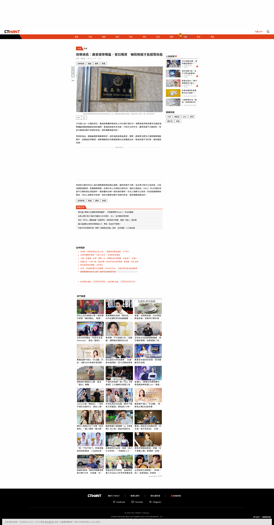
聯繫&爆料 (135, 496)
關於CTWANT (114, 496)
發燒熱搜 (177, 496)
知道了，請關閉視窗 (263, 517)
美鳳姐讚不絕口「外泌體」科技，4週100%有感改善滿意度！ (90, 361)
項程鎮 (83, 58)
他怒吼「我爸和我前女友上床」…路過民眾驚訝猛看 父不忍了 (105, 251)
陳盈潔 (176, 116)
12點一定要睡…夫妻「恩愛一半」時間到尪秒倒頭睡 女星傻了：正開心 (108, 258)
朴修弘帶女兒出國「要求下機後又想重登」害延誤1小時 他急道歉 (119, 405)
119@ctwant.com (128, 281)
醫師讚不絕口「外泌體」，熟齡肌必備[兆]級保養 (147, 405)
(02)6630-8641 (99, 281)
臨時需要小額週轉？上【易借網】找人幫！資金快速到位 (119, 427)
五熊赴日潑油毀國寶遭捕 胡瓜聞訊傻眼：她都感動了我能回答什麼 (148, 339)
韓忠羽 (170, 121)
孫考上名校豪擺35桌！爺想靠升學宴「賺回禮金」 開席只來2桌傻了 (90, 317)
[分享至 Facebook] (73, 72)
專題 (212, 37)
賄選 (103, 63)
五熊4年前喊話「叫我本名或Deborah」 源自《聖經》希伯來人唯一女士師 (90, 339)
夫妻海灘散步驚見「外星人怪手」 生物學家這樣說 (100, 255)
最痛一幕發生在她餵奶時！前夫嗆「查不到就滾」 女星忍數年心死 (148, 427)
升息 (169, 116)
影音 (198, 37)
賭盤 (89, 63)
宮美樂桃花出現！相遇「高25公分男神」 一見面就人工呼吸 (119, 449)
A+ (79, 117)
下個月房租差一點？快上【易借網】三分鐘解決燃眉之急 (119, 383)
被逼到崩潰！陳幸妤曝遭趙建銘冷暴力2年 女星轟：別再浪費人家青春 (90, 471)
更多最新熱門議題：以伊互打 (91, 265)
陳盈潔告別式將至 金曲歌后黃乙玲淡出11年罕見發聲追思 (119, 471)
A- (84, 117)
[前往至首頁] (12, 31)
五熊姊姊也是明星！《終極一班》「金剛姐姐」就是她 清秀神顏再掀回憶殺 (148, 471)
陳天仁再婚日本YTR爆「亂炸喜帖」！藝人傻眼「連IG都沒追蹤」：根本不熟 (90, 427)
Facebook (120, 502)
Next (73, 80)
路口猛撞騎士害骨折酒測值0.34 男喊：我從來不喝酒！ (99, 224)
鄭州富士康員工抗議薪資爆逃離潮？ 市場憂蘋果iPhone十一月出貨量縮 (105, 212)
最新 (76, 37)
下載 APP (259, 32)
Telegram (157, 502)
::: (40, 37)
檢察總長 (80, 63)
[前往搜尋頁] (268, 31)
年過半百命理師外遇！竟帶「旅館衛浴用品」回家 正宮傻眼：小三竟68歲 (106, 228)
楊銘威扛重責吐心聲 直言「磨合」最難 (89, 383)
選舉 (96, 63)
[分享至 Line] (73, 68)
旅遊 (177, 121)
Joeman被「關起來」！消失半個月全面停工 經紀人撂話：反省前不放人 (90, 405)
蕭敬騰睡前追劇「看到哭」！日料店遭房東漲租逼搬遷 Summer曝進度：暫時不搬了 (119, 317)
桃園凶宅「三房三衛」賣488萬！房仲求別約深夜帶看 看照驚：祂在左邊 (109, 261)
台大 (184, 116)
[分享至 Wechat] (73, 76)
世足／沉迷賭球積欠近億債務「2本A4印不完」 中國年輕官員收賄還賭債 (108, 268)
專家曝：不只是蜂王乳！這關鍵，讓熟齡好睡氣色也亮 (119, 339)
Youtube (139, 502)
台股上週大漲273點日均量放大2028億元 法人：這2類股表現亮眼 (103, 216)
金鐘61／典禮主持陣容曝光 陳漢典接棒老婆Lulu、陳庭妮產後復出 (148, 383)
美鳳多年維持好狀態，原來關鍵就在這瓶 (148, 361)
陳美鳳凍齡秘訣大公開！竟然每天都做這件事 (98, 272)
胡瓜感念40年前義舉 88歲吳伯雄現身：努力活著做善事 (119, 361)
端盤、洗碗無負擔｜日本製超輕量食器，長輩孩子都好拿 (148, 317)
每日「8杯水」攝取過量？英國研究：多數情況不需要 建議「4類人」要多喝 (107, 220)
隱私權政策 (50, 522)
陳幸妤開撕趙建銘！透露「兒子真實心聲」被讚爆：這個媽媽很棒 (148, 449)
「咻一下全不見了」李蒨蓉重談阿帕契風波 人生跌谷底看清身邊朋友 (90, 449)
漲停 (191, 116)
